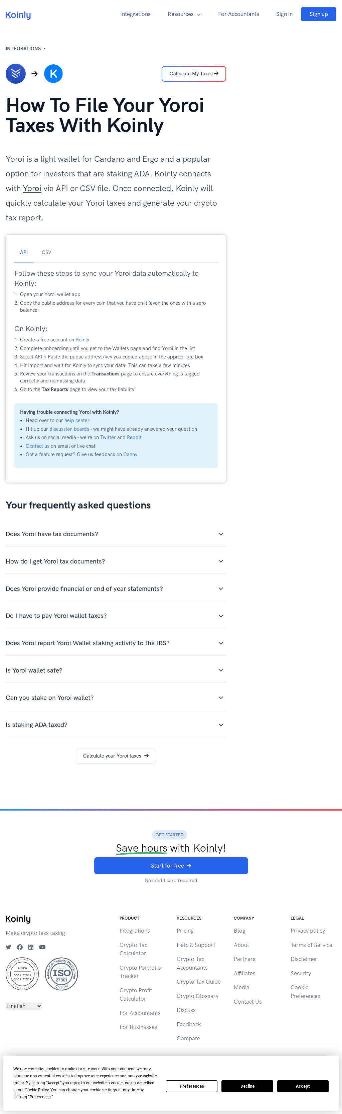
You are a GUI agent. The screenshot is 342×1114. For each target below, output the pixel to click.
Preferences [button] (40, 1097)
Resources (181, 14)
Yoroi (32, 188)
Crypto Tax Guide (199, 981)
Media (241, 987)
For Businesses (138, 1027)
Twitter (108, 437)
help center (77, 420)
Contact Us (248, 1001)
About (241, 945)
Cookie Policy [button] (36, 1090)
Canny (130, 454)
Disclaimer (304, 959)
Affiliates (244, 973)
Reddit (134, 437)
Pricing (185, 930)
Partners (244, 959)
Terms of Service (311, 945)
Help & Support (196, 945)
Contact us (37, 446)
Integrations (135, 14)
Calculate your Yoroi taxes (112, 756)
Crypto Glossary (197, 996)
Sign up (319, 14)
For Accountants (238, 14)
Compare (188, 1038)
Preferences (192, 1086)
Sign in (284, 14)
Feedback (189, 1024)
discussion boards (69, 429)
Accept (303, 1086)
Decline (247, 1086)
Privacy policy (308, 930)
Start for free (167, 865)
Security (301, 973)
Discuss (186, 1010)
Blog (239, 930)
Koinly (82, 340)
